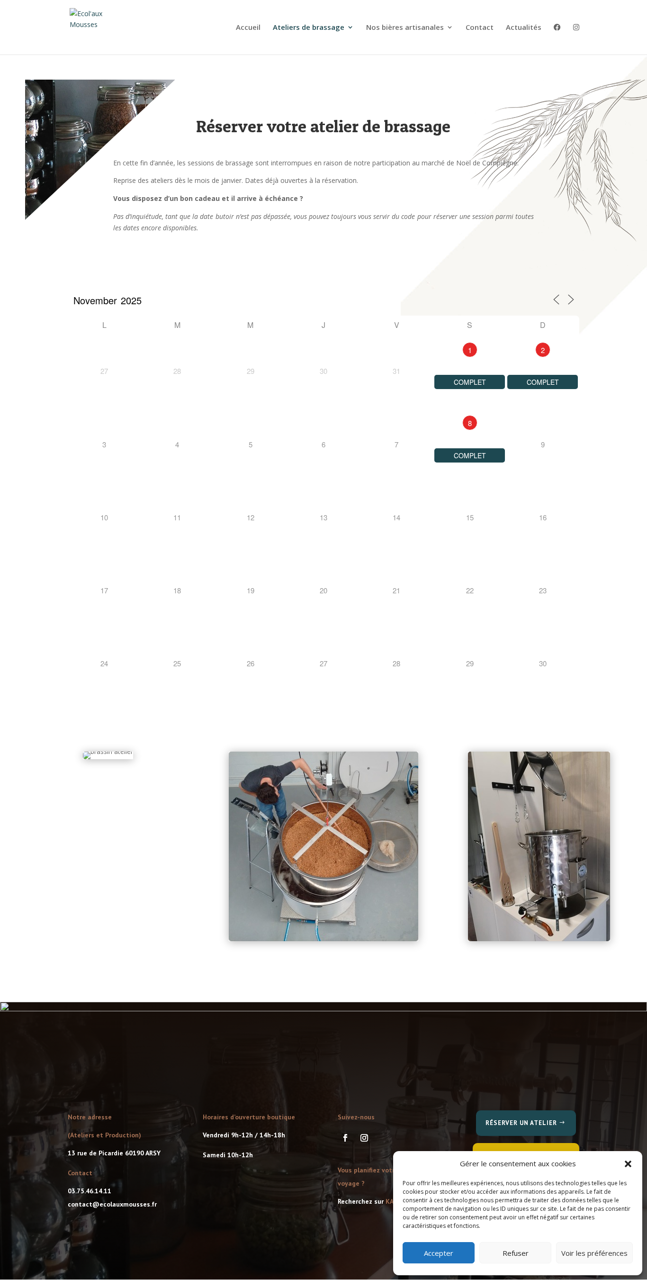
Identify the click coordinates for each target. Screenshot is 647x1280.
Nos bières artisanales (405, 28)
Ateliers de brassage (308, 28)
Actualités (523, 28)
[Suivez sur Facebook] (345, 1137)
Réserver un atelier (521, 1123)
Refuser (516, 1253)
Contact (480, 28)
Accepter (438, 1253)
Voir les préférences (594, 1253)
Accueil (248, 28)
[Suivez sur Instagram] (364, 1137)
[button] (628, 1164)
